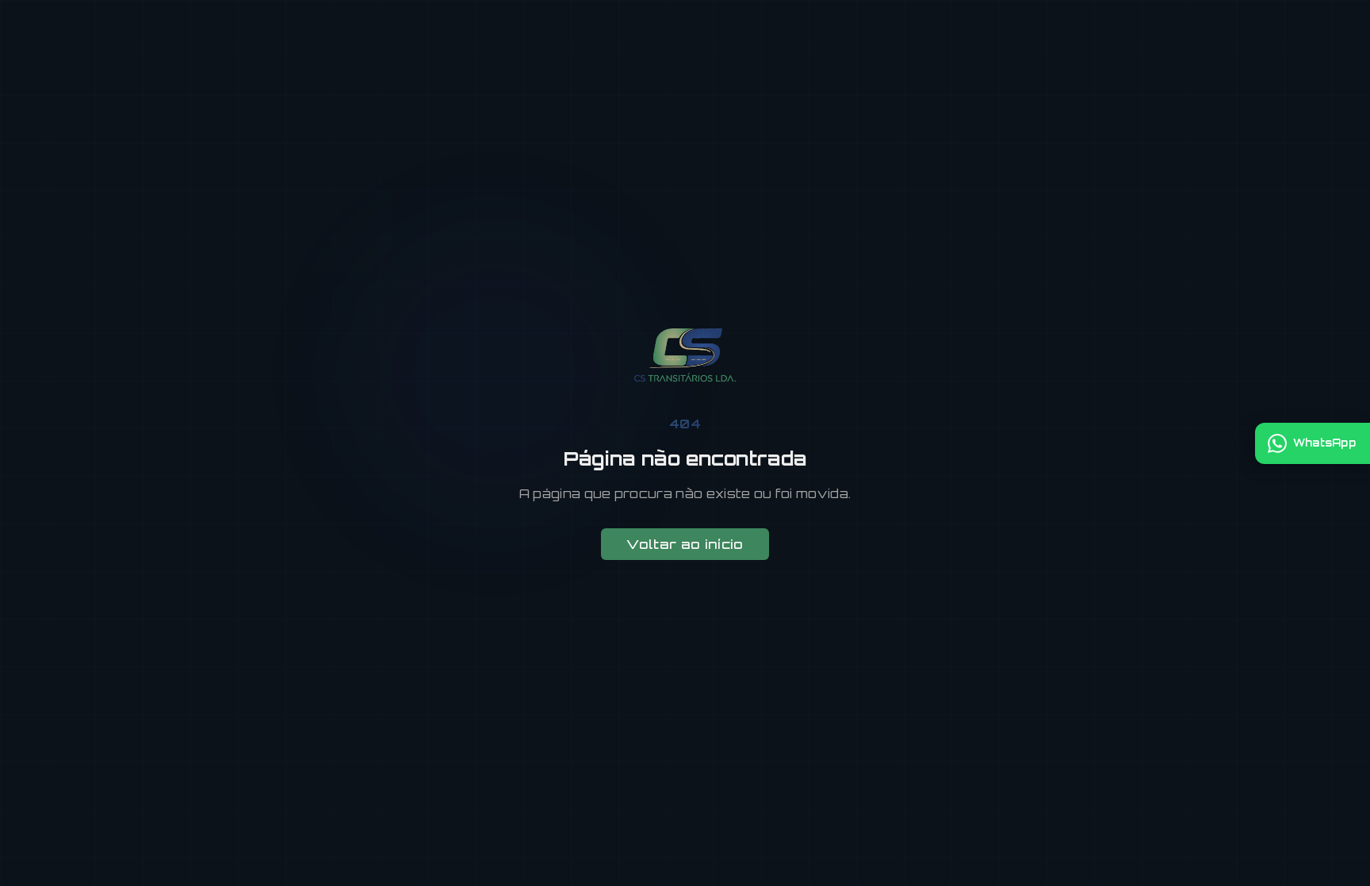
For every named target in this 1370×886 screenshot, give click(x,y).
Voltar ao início (684, 544)
